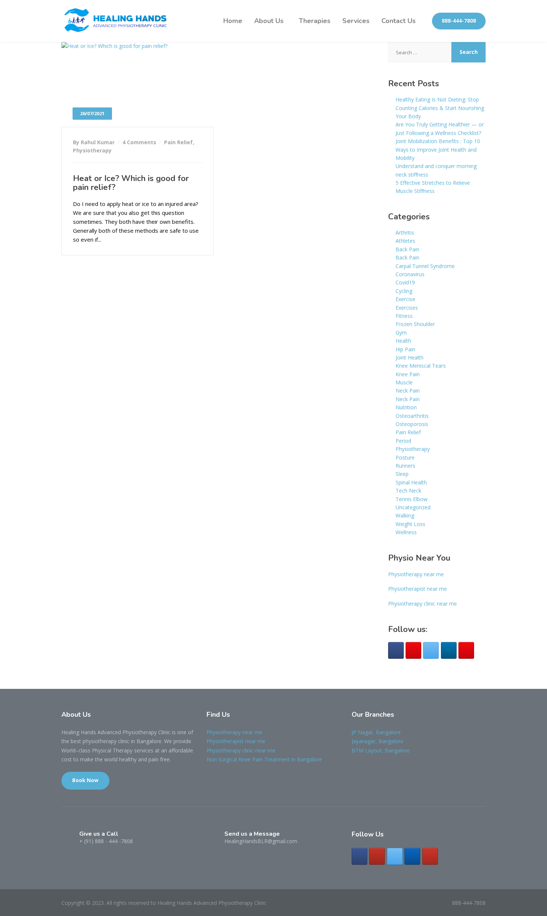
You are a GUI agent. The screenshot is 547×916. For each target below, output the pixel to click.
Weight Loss (410, 524)
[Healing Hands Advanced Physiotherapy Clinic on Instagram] (377, 856)
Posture (405, 457)
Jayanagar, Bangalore (377, 741)
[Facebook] (396, 650)
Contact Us (398, 20)
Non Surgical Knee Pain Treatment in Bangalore (264, 759)
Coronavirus (410, 274)
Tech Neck (408, 490)
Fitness (404, 315)
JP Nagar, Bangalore (376, 732)
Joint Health (409, 357)
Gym (401, 332)
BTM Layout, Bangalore (381, 750)
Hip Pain (405, 349)
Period (403, 440)
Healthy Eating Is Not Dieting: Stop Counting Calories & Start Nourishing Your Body (440, 108)
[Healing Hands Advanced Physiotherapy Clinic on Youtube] (430, 856)
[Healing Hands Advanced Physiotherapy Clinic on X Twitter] (395, 856)
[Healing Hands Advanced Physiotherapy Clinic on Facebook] (359, 856)
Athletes (405, 240)
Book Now (85, 780)
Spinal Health (411, 482)
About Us (269, 20)
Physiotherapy (92, 150)
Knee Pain (408, 374)
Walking (405, 515)
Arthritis (405, 232)
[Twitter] (431, 650)
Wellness (406, 532)
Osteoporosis (412, 424)
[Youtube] (466, 650)
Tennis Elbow (412, 499)
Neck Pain (408, 390)
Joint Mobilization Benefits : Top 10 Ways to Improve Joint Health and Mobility (438, 149)
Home (232, 20)
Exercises (407, 307)
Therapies (314, 20)
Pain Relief (178, 142)
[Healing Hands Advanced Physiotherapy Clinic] (117, 21)
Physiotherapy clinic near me (422, 603)
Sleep (402, 473)
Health (403, 340)
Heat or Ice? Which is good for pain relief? (131, 183)
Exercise (405, 299)
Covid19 (405, 282)
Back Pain (407, 249)
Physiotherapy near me (416, 574)
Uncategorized (413, 507)
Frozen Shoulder (415, 324)
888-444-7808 (459, 20)
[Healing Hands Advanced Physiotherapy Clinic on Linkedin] (412, 856)
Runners (405, 465)
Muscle (404, 382)
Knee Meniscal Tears (421, 365)
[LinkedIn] (449, 650)
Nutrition (406, 407)
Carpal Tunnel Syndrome (425, 266)
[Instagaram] (413, 650)
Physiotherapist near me (417, 588)
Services (356, 20)
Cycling (404, 290)
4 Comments (139, 142)
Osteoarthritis (412, 415)
